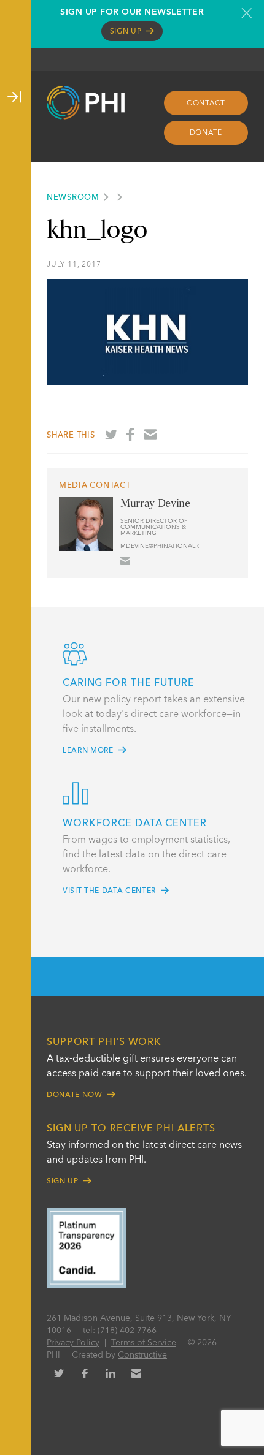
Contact (206, 103)
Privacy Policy (73, 1343)
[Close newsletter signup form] (246, 12)
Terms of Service (143, 1343)
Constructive (142, 1355)
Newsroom (73, 198)
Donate (206, 133)
